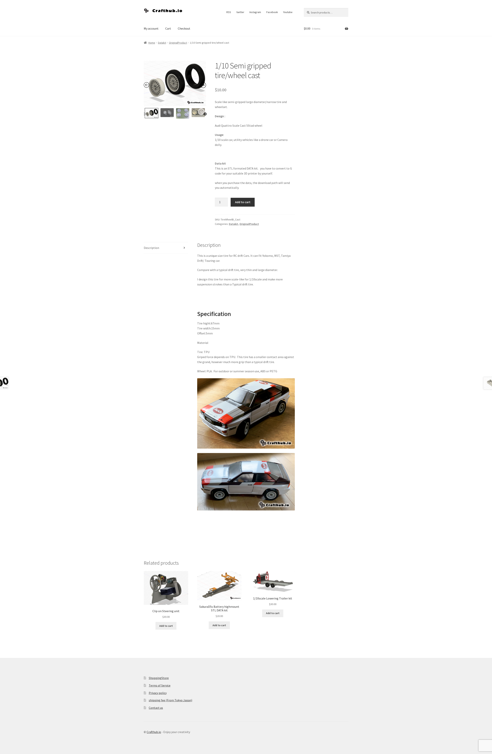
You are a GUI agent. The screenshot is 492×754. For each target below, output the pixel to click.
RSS (228, 12)
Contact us (156, 708)
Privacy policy (158, 693)
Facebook (272, 12)
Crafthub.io (154, 732)
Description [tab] (151, 248)
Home (151, 42)
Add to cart (242, 202)
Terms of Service (159, 685)
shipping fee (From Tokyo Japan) (170, 700)
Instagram (255, 12)
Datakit (162, 42)
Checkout (184, 28)
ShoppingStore (159, 678)
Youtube (288, 12)
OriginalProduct (178, 42)
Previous (144, 114)
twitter (240, 12)
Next (205, 114)
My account (151, 28)
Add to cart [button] (166, 626)
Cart (168, 28)
